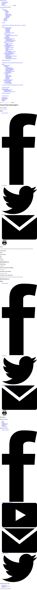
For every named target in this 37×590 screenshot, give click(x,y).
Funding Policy (4, 585)
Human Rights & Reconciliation (9, 45)
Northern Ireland (8, 14)
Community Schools (9, 39)
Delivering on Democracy (10, 47)
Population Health (8, 44)
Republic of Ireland (9, 76)
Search (3, 5)
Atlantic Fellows (8, 28)
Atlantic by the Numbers (8, 80)
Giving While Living (9, 67)
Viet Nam (7, 17)
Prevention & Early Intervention (11, 40)
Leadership (5, 18)
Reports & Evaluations (7, 82)
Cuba (6, 13)
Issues (3, 26)
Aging (5, 33)
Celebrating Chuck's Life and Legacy (9, 91)
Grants (3, 107)
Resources (3, 3)
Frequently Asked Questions (8, 79)
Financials (5, 19)
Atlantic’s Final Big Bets (8, 27)
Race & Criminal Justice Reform (11, 51)
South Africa (8, 15)
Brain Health (8, 29)
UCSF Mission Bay (9, 57)
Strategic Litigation (9, 70)
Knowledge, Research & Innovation (9, 53)
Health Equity (8, 30)
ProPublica (5, 108)
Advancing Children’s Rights (10, 38)
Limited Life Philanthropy (10, 69)
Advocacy (7, 66)
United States (8, 16)
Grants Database (4, 2)
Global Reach (6, 10)
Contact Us (3, 587)
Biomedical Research (9, 54)
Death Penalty (8, 46)
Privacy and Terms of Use (6, 586)
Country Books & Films (8, 72)
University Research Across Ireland (11, 58)
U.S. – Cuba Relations (9, 52)
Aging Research (8, 34)
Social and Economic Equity (10, 32)
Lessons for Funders (7, 65)
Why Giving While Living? (8, 89)
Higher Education (8, 56)
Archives (3, 4)
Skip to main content (3, 0)
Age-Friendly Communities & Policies (11, 35)
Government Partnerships (9, 68)
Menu (9, 7)
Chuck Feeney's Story (7, 90)
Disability (7, 48)
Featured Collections (9, 83)
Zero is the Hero (8, 81)
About (3, 421)
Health (5, 42)
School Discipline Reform (10, 41)
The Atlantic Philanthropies (4, 7)
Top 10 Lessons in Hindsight (10, 71)
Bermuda (7, 12)
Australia (7, 11)
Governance (6, 20)
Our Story (5, 9)
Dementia (7, 36)
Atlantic (4, 97)
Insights (3, 64)
